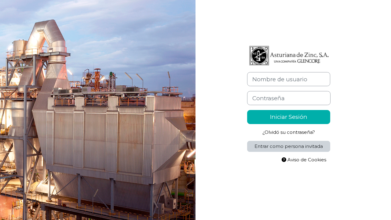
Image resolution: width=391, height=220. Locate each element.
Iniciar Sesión (288, 116)
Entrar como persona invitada (288, 146)
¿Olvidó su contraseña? (288, 132)
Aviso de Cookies (306, 160)
